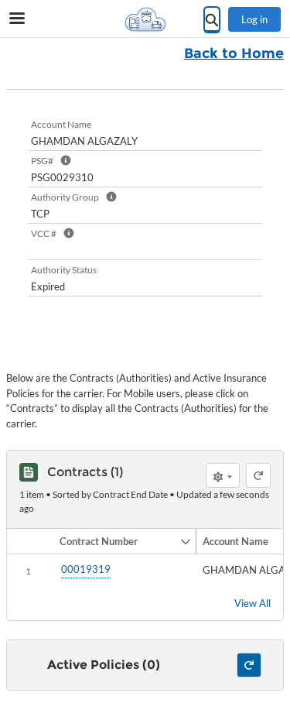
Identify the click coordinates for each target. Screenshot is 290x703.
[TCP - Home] (145, 19)
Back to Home (234, 53)
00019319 (86, 569)
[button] (116, 541)
